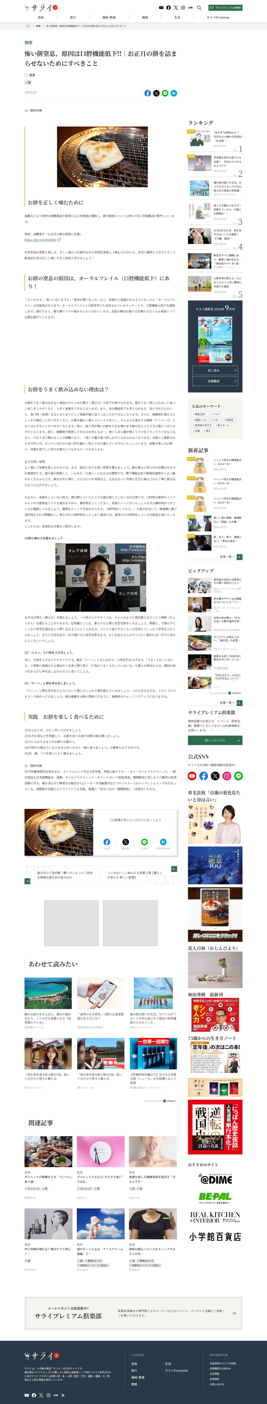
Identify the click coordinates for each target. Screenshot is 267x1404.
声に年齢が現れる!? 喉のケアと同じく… (48, 1251)
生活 (177, 17)
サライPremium (176, 1370)
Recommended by (153, 1100)
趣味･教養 (109, 17)
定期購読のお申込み (220, 1368)
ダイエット (34, 1188)
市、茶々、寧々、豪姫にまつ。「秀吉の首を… (228, 539)
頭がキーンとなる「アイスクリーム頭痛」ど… (100, 1251)
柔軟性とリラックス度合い (94, 1265)
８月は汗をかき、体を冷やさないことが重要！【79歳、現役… (227, 234)
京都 (197, 430)
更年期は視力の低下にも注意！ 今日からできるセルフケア (228, 161)
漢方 (208, 430)
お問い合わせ (217, 1384)
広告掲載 (214, 1373)
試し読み (213, 370)
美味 (41, 17)
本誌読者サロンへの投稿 (223, 1363)
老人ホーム (224, 425)
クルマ (216, 414)
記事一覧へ (227, 556)
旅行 (73, 17)
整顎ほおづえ (95, 1260)
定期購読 (213, 381)
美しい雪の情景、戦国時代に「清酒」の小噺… (228, 520)
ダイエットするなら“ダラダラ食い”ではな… (100, 1179)
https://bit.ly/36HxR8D (40, 240)
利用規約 (214, 1379)
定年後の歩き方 (203, 425)
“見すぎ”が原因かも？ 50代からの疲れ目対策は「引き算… (228, 137)
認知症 (229, 419)
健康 (145, 17)
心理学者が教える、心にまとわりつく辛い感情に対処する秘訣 (228, 282)
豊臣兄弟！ (201, 414)
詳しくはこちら (215, 740)
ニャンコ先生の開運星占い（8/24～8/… (228, 462)
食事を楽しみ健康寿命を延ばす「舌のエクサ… (152, 1179)
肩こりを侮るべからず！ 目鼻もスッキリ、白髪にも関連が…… (228, 209)
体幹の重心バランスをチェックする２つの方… (152, 1251)
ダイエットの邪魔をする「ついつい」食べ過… (48, 1179)
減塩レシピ (201, 419)
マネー (216, 419)
